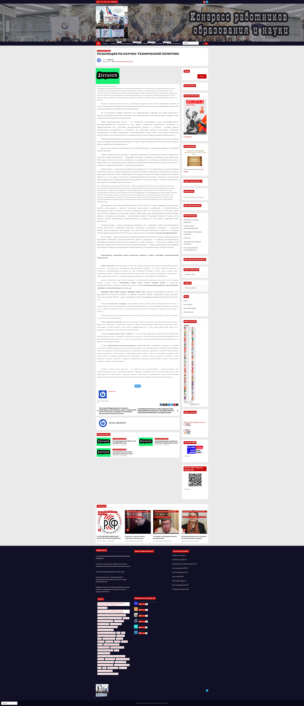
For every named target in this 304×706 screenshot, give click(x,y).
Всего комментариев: (178, 581)
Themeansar (164, 703)
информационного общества (105, 662)
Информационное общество (105, 630)
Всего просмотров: (178, 568)
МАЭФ (99, 638)
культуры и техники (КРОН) (105, 665)
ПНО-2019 (124, 641)
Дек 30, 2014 (116, 445)
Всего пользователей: (178, 585)
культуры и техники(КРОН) (122, 665)
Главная (105, 43)
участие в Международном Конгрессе (108, 674)
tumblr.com (187, 238)
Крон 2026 (185, 517)
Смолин (116, 650)
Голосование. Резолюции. (104, 50)
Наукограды (119, 638)
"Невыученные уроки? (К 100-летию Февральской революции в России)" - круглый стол (111, 604)
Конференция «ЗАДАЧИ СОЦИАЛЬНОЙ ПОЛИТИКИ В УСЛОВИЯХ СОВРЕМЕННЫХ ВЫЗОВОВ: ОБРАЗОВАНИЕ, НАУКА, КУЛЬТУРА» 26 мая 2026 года (138, 511)
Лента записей (188, 304)
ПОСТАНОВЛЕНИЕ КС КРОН (111, 644)
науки (104, 668)
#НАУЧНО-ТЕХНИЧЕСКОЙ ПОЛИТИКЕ (124, 61)
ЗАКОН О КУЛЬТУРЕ (103, 624)
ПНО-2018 (117, 641)
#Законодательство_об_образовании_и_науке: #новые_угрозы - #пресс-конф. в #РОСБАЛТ (110, 611)
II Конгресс (126, 618)
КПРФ (118, 633)
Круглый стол (120, 636)
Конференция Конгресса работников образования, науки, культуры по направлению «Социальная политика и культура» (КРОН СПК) (113, 589)
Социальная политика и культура (134, 517)
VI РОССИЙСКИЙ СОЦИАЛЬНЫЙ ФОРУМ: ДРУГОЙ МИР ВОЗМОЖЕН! (109, 537)
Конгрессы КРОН (143, 43)
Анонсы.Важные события (111, 512)
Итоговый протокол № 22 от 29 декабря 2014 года (124, 442)
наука (99, 668)
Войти (185, 301)
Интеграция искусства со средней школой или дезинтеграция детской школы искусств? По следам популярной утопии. (193, 539)
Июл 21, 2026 (102, 541)
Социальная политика (104, 653)
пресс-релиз (123, 668)
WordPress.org (188, 312)
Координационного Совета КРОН (106, 636)
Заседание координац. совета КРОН (107, 627)
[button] (202, 43)
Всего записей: (176, 577)
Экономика (101, 659)
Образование (109, 641)
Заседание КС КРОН (115, 624)
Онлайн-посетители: (178, 555)
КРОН (138, 386)
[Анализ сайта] (187, 424)
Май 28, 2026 (131, 541)
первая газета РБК (113, 668)
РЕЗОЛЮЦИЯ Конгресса (117, 647)
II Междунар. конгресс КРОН (105, 621)
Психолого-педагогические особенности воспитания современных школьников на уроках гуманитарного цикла (135, 539)
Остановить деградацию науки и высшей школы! (110, 572)
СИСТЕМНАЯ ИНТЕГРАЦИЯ (105, 650)
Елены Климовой (118, 621)
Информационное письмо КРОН (106, 633)
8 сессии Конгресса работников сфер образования (111, 615)
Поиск (186, 71)
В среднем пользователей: (180, 589)
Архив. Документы (128, 43)
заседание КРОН (109, 659)
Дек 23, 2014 (158, 445)
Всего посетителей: (178, 572)
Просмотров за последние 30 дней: (182, 564)
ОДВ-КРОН (101, 641)
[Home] (98, 44)
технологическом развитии (105, 671)
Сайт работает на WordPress (143, 703)
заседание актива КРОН (122, 659)
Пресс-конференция (103, 647)
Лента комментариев (190, 308)
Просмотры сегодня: (178, 560)
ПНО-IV (100, 644)
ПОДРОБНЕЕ (188, 137)
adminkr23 (110, 59)
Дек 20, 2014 (116, 456)
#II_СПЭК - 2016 (102, 608)
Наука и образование (109, 638)
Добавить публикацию (174, 43)
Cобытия (115, 43)
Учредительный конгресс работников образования (111, 656)
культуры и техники (120, 662)
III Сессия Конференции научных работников (110, 618)
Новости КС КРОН (158, 43)
